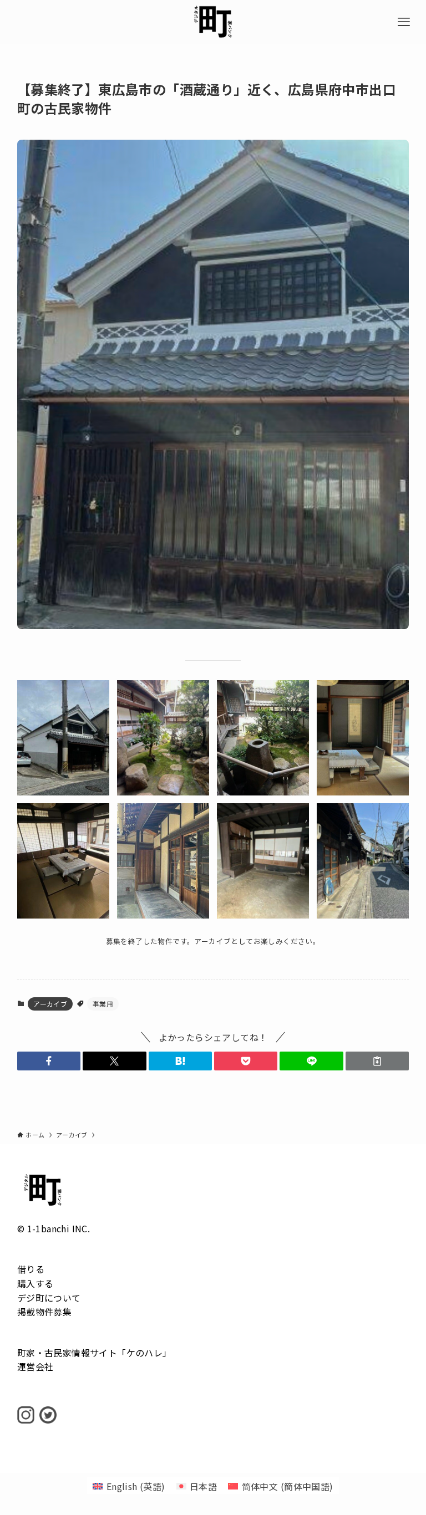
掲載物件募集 (44, 1311)
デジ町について (49, 1297)
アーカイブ (50, 1003)
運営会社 (35, 1366)
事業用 (103, 1003)
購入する (35, 1283)
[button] (48, 1061)
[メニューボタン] (404, 22)
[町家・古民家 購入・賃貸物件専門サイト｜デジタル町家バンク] (213, 22)
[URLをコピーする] (377, 1061)
